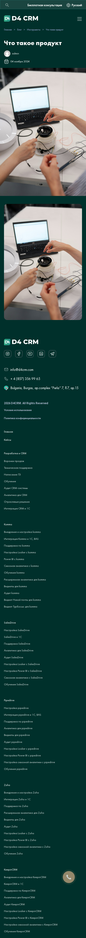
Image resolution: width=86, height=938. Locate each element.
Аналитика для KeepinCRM (19, 897)
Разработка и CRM (15, 453)
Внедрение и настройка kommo (22, 532)
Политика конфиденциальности (22, 418)
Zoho (7, 785)
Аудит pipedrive (13, 742)
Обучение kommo (14, 572)
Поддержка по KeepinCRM (19, 890)
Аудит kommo (11, 593)
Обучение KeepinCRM (17, 931)
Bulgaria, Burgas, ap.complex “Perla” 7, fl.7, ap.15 (44, 388)
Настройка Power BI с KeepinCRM (23, 918)
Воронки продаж (14, 461)
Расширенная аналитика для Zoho (24, 813)
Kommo (8, 524)
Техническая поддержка (18, 467)
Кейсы (7, 440)
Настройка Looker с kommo (20, 552)
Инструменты (33, 29)
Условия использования (18, 410)
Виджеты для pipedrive (17, 735)
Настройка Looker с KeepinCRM (22, 911)
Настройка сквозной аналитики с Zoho (27, 846)
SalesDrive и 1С (13, 637)
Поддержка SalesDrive (17, 643)
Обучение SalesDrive (16, 684)
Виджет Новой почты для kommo (22, 600)
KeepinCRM (10, 869)
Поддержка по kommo (17, 545)
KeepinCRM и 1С (13, 884)
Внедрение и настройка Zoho (21, 792)
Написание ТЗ (12, 474)
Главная (8, 29)
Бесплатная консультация (44, 5)
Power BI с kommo (14, 559)
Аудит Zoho (11, 826)
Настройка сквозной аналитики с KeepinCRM (31, 924)
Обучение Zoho (13, 853)
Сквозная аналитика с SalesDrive (23, 677)
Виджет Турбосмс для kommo (20, 606)
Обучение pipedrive (15, 769)
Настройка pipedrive (16, 708)
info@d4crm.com (21, 369)
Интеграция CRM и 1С (17, 508)
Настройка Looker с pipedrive (21, 748)
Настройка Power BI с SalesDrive (23, 671)
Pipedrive (9, 700)
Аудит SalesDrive (13, 657)
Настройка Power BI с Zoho (20, 840)
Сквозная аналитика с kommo (21, 566)
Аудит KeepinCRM (14, 904)
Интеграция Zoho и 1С (17, 799)
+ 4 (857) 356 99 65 (25, 378)
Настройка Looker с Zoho (19, 833)
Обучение (10, 481)
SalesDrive (10, 622)
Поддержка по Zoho (16, 806)
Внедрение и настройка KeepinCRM (25, 877)
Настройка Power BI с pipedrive (22, 755)
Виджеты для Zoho (14, 819)
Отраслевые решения (17, 501)
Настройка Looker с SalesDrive (22, 664)
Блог (19, 29)
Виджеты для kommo (15, 586)
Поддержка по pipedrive (18, 721)
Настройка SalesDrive (17, 630)
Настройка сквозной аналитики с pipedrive (29, 762)
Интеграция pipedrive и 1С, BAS (22, 714)
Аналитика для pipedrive (18, 728)
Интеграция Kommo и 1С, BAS (21, 539)
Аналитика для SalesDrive (18, 650)
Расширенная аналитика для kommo (25, 579)
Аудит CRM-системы (16, 488)
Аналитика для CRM (15, 495)
